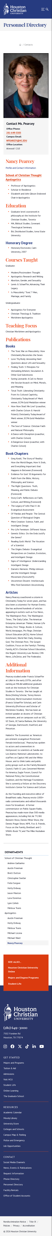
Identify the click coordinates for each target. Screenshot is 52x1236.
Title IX (32, 1221)
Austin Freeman (15, 868)
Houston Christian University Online (23, 969)
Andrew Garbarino (16, 863)
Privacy (16, 1225)
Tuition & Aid (9, 1068)
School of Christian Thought (24, 175)
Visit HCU (8, 1079)
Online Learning (10, 1090)
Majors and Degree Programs (23, 977)
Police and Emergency (14, 1140)
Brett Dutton (14, 873)
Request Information (13, 1173)
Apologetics (13, 179)
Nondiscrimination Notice (14, 1221)
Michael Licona (15, 933)
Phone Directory (11, 1178)
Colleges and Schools (13, 1129)
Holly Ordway (14, 888)
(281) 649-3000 (15, 1027)
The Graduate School (13, 1096)
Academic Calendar (12, 1112)
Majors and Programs (13, 1062)
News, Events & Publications (17, 1167)
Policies (6, 1225)
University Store (11, 1123)
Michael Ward (14, 937)
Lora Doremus (14, 898)
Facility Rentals (10, 1190)
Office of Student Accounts (16, 1195)
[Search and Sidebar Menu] (44, 9)
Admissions (8, 1073)
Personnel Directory (13, 1184)
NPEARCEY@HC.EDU (16, 140)
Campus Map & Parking (14, 1134)
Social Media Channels (14, 1162)
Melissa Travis (14, 908)
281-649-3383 (13, 132)
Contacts (28, 44)
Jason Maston (14, 893)
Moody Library (10, 1118)
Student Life (14, 983)
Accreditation (29, 1225)
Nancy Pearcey (15, 943)
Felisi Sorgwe (14, 883)
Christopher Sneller (17, 878)
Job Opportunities (12, 1145)
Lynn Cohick (13, 903)
